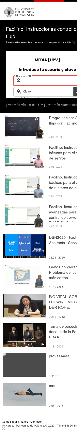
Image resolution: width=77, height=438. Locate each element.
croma (54, 385)
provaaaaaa (59, 355)
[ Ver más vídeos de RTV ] (25, 105)
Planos (24, 421)
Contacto (36, 421)
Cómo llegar (9, 421)
